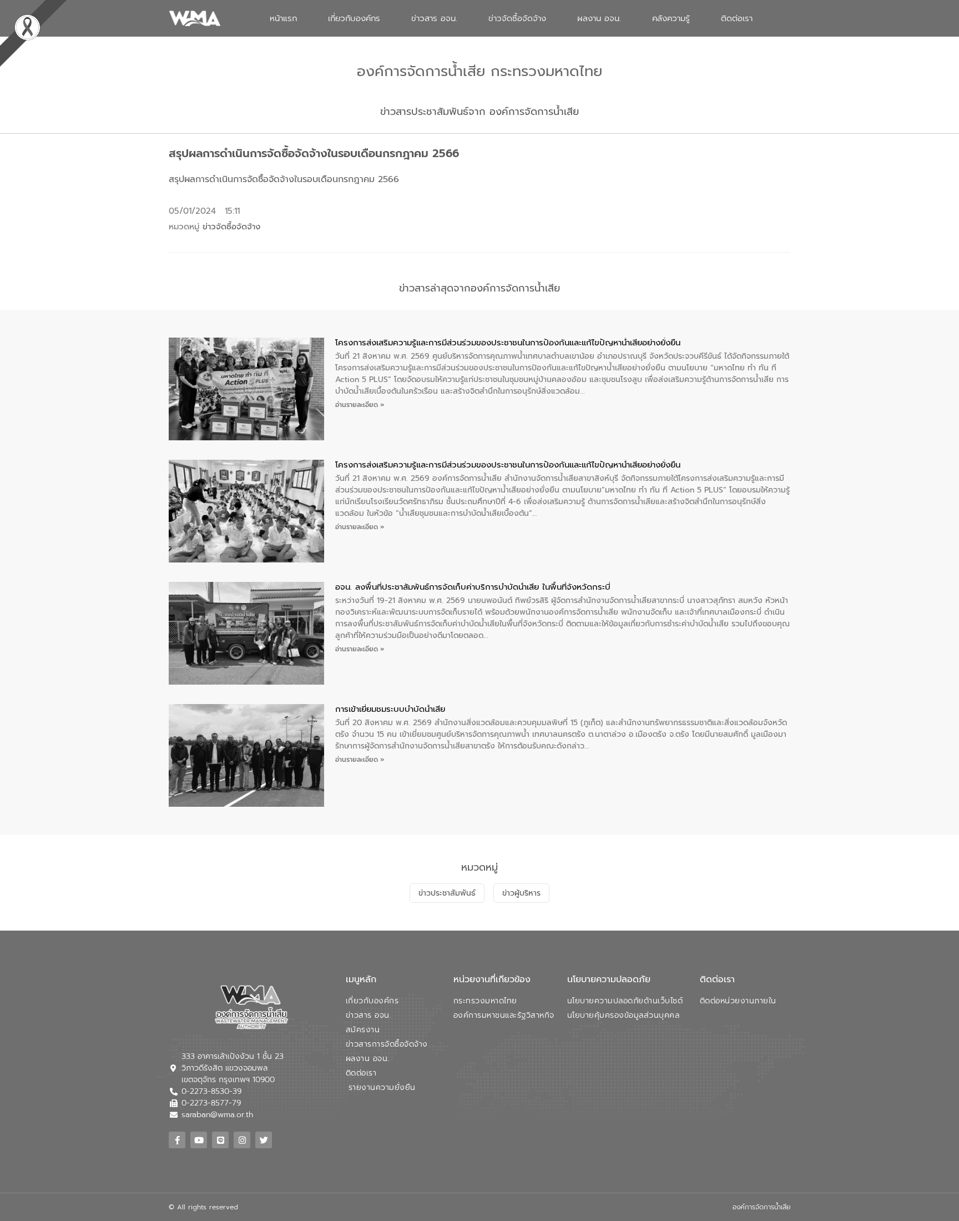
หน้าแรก (283, 18)
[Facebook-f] (177, 1140)
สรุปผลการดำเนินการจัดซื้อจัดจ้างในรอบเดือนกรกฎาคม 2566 (284, 179)
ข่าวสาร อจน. (434, 18)
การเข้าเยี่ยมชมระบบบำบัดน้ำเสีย (390, 709)
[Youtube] (198, 1140)
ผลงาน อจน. (599, 18)
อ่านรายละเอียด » (360, 405)
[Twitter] (263, 1140)
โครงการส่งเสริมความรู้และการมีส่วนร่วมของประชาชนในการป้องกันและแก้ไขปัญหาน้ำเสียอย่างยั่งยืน (507, 343)
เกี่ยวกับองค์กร (354, 18)
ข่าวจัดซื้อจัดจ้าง (517, 18)
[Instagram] (242, 1140)
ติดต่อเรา (737, 18)
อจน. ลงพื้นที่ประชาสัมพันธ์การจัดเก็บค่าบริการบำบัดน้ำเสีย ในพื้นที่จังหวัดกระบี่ (472, 587)
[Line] (220, 1140)
